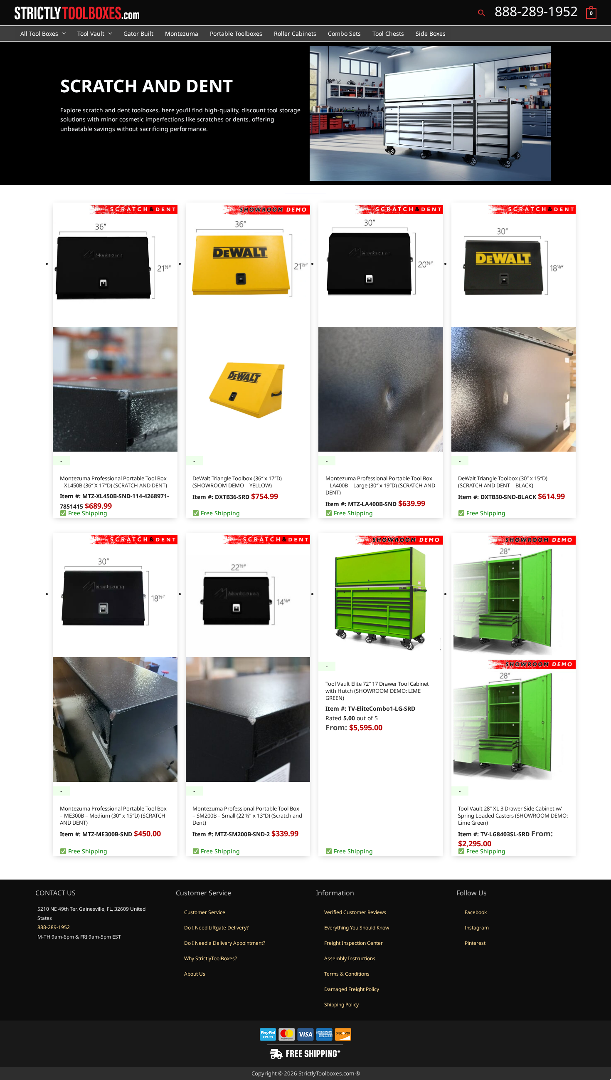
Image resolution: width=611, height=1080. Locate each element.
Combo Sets (344, 33)
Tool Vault (90, 33)
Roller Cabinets (295, 33)
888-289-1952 (53, 927)
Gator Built (138, 33)
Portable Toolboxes (236, 33)
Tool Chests (388, 33)
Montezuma (181, 33)
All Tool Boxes (39, 33)
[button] (481, 12)
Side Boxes (431, 33)
